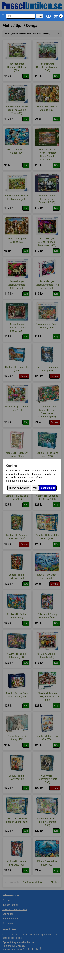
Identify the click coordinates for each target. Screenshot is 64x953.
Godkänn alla (48, 488)
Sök (40, 16)
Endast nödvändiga (19, 488)
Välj (35, 488)
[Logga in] (48, 16)
